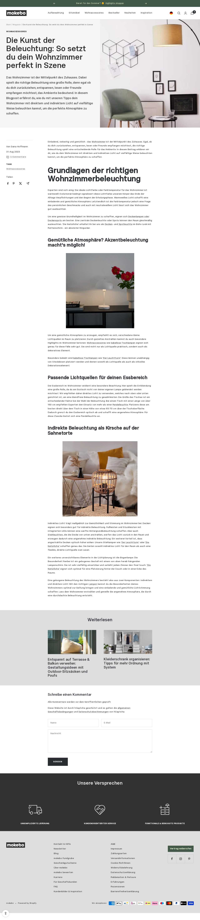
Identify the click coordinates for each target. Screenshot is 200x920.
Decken (109, 224)
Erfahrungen (117, 882)
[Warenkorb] (192, 13)
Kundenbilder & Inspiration (68, 892)
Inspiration (146, 13)
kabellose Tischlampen (123, 343)
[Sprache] (171, 13)
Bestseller (114, 13)
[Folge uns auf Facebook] (172, 858)
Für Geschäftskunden (65, 882)
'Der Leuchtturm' (130, 543)
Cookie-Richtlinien (120, 863)
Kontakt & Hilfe (62, 844)
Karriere (58, 877)
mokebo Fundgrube (64, 858)
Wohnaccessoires (94, 13)
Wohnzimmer (98, 142)
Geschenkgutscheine (65, 863)
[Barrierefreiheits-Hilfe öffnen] (5, 913)
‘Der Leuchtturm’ (112, 358)
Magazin (17, 25)
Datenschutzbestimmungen (94, 712)
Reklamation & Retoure (123, 877)
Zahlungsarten (119, 854)
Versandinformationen (123, 858)
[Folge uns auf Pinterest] (189, 858)
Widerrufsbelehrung (121, 868)
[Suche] (179, 13)
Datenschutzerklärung (123, 872)
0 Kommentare (18, 157)
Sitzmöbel (74, 13)
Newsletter (60, 849)
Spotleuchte (125, 224)
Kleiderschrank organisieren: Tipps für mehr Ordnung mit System (127, 663)
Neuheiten (130, 13)
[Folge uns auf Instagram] (180, 858)
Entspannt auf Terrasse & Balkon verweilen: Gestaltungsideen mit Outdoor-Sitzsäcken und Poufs (69, 667)
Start (8, 25)
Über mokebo (61, 868)
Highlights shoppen (114, 3)
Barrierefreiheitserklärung (125, 892)
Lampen (93, 584)
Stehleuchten (55, 535)
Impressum (116, 849)
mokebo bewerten (63, 872)
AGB (113, 844)
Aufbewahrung (56, 13)
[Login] (185, 13)
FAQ (56, 887)
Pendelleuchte (120, 405)
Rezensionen (118, 887)
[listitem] (8, 183)
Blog (56, 854)
